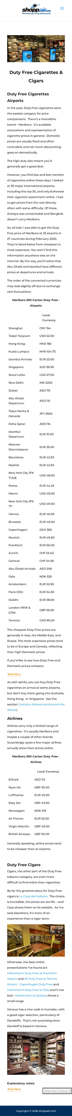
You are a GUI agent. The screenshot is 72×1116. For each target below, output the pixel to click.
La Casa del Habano (33, 896)
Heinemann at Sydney (31, 995)
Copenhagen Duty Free (36, 984)
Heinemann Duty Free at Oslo (28, 990)
